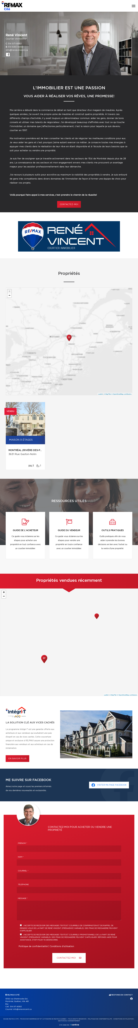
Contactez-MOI (66, 958)
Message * (23, 898)
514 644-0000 (15, 47)
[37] (44, 663)
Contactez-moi (69, 204)
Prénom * (22, 843)
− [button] (9, 295)
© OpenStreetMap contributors (121, 394)
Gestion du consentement (69, 1021)
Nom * (21, 857)
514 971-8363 (15, 44)
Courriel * (23, 871)
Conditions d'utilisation (62, 946)
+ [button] (9, 291)
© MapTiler (107, 394)
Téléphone (23, 884)
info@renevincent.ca (17, 50)
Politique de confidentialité (33, 946)
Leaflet (100, 394)
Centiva (74, 1025)
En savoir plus (17, 759)
